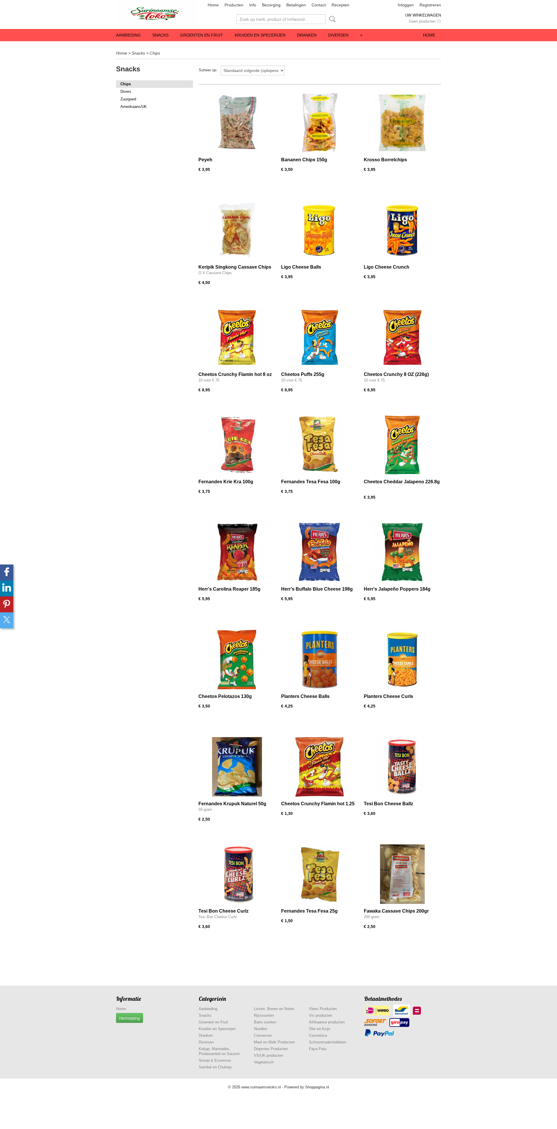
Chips (155, 53)
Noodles (260, 1029)
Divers (125, 91)
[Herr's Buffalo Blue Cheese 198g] (320, 552)
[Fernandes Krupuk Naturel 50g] (237, 767)
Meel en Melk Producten (274, 1042)
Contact (319, 5)
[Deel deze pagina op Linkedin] (6, 588)
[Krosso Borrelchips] (402, 123)
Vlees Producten (323, 1009)
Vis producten (320, 1015)
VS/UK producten (268, 1055)
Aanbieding (128, 35)
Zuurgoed (128, 99)
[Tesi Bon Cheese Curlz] (237, 874)
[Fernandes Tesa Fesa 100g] (320, 445)
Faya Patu (317, 1049)
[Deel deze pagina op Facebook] (6, 572)
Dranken (307, 35)
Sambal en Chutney (215, 1067)
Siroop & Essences (215, 1060)
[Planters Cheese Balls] (320, 659)
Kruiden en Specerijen (260, 35)
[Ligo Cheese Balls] (320, 230)
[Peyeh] (237, 123)
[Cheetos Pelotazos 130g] (237, 659)
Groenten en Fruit (201, 35)
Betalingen (296, 5)
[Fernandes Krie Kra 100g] (237, 445)
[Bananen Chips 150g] (320, 123)
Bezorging (271, 5)
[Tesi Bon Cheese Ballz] (402, 767)
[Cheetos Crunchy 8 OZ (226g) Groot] (402, 337)
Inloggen (406, 5)
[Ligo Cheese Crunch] (402, 230)
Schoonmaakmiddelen (327, 1042)
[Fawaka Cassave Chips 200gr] (402, 874)
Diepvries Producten (271, 1049)
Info (252, 5)
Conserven (263, 1035)
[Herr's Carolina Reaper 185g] (237, 552)
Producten (234, 5)
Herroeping (129, 1018)
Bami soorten (265, 1022)
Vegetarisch (264, 1062)
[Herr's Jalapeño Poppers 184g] (402, 552)
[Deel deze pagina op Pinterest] (6, 604)
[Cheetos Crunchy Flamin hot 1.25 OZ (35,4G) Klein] (320, 767)
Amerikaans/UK (133, 106)
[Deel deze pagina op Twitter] (6, 620)
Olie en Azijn (319, 1029)
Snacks (160, 35)
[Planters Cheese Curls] (402, 659)
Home (213, 5)
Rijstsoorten (264, 1015)
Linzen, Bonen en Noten (274, 1009)
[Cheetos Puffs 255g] (320, 337)
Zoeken (331, 19)
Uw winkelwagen (423, 15)
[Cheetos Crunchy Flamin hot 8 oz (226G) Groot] (237, 337)
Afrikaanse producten (327, 1022)
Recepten (340, 5)
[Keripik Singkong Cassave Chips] (237, 230)
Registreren (430, 5)
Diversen (338, 35)
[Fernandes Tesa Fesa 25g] (320, 874)
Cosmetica (318, 1035)
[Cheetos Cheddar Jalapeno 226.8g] (402, 445)
